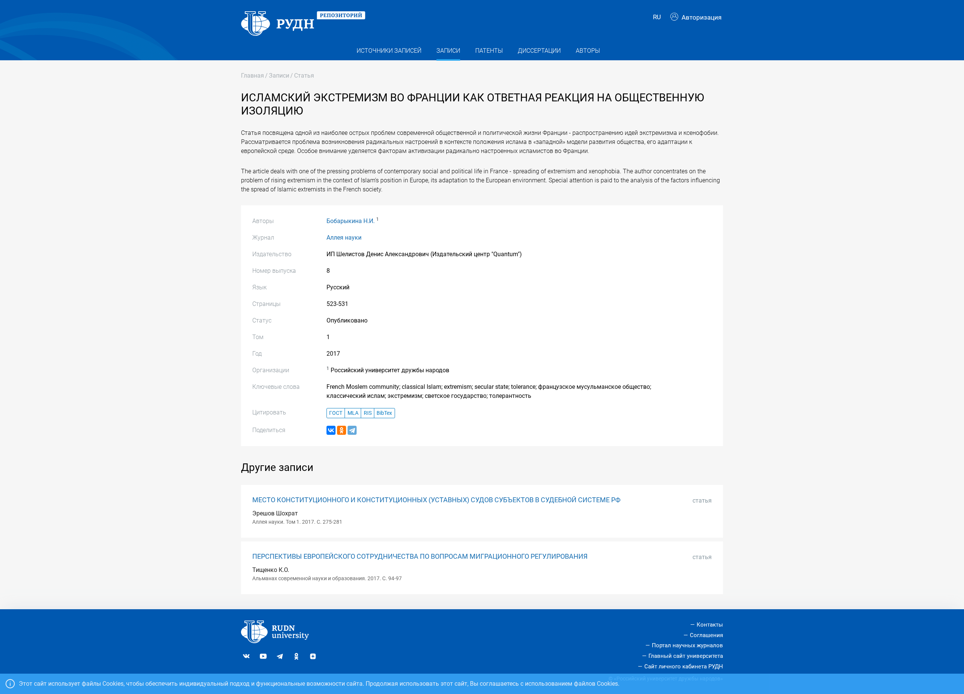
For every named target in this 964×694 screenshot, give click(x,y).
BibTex (384, 413)
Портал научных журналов (687, 645)
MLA (353, 413)
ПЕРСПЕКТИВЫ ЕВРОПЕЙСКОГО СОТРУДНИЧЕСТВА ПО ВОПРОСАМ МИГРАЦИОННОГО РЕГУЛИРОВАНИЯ (419, 556)
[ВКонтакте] (331, 430)
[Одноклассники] (341, 430)
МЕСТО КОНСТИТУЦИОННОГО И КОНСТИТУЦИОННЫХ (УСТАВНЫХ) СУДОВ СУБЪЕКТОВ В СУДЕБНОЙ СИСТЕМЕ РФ (436, 500)
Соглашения (706, 635)
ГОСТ (335, 413)
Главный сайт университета (685, 656)
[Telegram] (352, 430)
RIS (368, 413)
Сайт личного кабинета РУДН (683, 666)
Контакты (710, 624)
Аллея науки (344, 237)
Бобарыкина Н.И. (350, 221)
